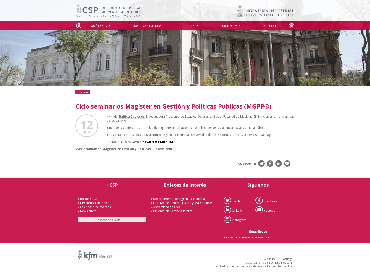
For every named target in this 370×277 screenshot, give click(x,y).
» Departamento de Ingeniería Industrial (178, 199)
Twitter (237, 201)
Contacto (291, 26)
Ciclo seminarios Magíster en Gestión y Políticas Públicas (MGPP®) (173, 106)
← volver (83, 92)
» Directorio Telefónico (93, 203)
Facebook (271, 201)
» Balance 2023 (88, 199)
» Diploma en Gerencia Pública (172, 211)
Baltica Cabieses (132, 116)
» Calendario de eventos (94, 207)
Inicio (78, 26)
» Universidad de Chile (166, 207)
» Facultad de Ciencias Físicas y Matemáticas (182, 203)
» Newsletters (87, 211)
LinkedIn (238, 210)
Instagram (239, 220)
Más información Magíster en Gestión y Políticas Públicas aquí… (125, 149)
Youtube (269, 210)
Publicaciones (230, 26)
